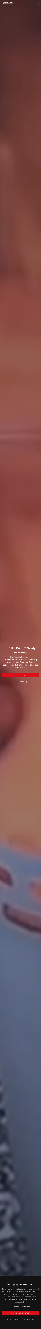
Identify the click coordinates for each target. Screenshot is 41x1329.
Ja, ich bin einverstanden (20, 1313)
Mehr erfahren (19, 675)
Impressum (14, 1306)
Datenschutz (26, 1306)
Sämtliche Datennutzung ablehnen (20, 1319)
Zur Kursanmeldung (19, 681)
